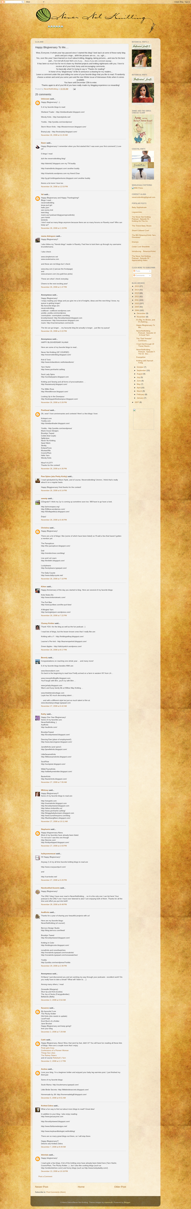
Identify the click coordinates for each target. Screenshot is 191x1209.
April (139, 388)
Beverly (44, 658)
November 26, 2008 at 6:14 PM (54, 490)
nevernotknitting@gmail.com (143, 197)
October (140, 367)
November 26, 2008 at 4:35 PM (54, 469)
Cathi (43, 1040)
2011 (137, 300)
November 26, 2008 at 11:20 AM (54, 135)
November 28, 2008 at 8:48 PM (54, 904)
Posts (137, 271)
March (140, 391)
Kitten (43, 587)
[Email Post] (74, 89)
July (139, 377)
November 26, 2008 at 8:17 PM (54, 650)
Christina (45, 528)
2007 (137, 402)
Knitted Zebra (47, 1106)
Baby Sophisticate (139, 207)
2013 (137, 293)
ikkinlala (44, 1155)
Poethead (45, 410)
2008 (137, 310)
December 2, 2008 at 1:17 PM (53, 1061)
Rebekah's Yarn (59, 1058)
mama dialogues (48, 236)
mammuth (108, 1202)
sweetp (44, 498)
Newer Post (41, 1186)
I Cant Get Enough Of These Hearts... (145, 345)
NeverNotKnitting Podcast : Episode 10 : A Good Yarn (146, 333)
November (141, 317)
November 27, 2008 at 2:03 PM (54, 846)
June (139, 381)
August (140, 374)
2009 (137, 307)
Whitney (44, 790)
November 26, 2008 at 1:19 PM (54, 228)
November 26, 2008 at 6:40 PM (54, 520)
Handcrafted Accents (50, 888)
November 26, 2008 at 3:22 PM (54, 331)
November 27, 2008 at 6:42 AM (54, 706)
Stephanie (45, 829)
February (141, 394)
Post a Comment (45, 1176)
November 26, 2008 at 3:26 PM (54, 402)
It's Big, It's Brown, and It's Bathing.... (145, 321)
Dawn (43, 143)
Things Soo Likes (48, 1053)
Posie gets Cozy (47, 1048)
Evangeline (140, 357)
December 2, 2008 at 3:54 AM (53, 1000)
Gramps (135, 242)
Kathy (43, 714)
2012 (137, 297)
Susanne (45, 1008)
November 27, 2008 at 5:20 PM (54, 880)
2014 (137, 290)
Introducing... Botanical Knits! (144, 251)
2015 (137, 286)
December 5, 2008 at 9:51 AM (53, 1098)
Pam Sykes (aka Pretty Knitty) (54, 476)
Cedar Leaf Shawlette (141, 247)
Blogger (127, 1202)
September (141, 370)
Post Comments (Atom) (56, 1192)
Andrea (44, 1069)
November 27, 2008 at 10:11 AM (54, 821)
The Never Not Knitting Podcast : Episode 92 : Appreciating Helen (141, 258)
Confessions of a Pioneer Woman (55, 1050)
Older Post (120, 1186)
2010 (137, 303)
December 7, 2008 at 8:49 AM (53, 1147)
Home (81, 1186)
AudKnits (45, 912)
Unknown (45, 99)
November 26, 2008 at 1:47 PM (54, 287)
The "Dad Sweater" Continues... (144, 340)
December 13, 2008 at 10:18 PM (54, 1171)
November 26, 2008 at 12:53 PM (54, 187)
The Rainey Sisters (49, 1055)
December (141, 313)
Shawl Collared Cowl (140, 230)
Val (42, 194)
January (140, 398)
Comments (139, 275)
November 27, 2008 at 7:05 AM (54, 782)
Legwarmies (137, 212)
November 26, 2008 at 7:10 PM (54, 579)
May (139, 384)
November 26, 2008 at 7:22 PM (54, 615)
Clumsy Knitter (47, 623)
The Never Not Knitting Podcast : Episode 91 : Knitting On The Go (141, 219)
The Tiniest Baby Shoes (141, 226)
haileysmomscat (48, 854)
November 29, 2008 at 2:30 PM (54, 966)
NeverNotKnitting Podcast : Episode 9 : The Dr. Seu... (146, 352)
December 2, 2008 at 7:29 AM (53, 1032)
